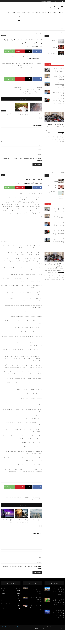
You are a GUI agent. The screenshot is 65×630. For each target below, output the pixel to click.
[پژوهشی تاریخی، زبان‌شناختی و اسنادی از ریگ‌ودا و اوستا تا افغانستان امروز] (47, 600)
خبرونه (48, 64)
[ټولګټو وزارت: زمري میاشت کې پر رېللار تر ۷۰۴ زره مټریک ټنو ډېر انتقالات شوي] (47, 84)
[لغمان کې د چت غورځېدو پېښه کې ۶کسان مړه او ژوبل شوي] (25, 588)
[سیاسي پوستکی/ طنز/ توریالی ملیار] (61, 53)
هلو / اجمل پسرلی (54, 40)
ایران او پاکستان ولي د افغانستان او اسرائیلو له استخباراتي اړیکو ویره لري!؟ (32, 91)
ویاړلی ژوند (17, 89)
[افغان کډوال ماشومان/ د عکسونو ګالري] (7, 107)
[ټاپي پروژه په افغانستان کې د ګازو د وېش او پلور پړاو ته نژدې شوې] (47, 76)
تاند (56, 132)
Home (62, 33)
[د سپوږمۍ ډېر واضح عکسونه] (36, 107)
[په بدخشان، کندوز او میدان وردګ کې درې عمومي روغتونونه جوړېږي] (47, 70)
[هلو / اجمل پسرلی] (61, 41)
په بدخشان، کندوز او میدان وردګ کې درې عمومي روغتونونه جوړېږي (58, 70)
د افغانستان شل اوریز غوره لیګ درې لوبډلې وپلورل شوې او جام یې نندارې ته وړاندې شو (58, 614)
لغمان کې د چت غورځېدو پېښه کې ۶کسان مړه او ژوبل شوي (36, 589)
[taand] (33, 47)
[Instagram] (60, 1)
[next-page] (38, 118)
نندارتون (57, 33)
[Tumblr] (58, 1)
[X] (55, 1)
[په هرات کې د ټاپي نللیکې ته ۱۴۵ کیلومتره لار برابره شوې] (47, 589)
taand (26, 46)
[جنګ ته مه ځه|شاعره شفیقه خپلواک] (21, 107)
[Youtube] (53, 1)
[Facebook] (62, 1)
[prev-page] (40, 118)
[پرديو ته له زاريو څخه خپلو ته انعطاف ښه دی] (25, 606)
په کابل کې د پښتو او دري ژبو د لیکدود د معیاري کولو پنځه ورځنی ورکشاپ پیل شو (54, 127)
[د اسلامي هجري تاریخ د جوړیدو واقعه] (25, 598)
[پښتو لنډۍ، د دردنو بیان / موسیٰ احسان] (61, 47)
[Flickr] (20, 627)
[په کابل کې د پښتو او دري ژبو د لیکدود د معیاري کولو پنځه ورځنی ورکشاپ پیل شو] (54, 117)
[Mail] (13, 627)
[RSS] (9, 627)
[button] (62, 28)
